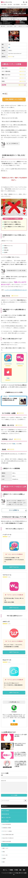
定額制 (4, 858)
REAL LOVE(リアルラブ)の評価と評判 (20, 744)
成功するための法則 (7, 841)
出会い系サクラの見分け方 (8, 838)
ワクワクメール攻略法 (7, 831)
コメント (3, 780)
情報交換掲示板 (6, 814)
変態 (18, 19)
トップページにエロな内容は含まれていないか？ (16, 290)
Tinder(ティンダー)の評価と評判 (21, 735)
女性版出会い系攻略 (7, 827)
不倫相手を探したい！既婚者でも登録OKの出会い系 (9, 399)
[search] (25, 800)
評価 (16, 869)
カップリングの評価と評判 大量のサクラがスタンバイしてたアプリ (20, 754)
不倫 (20, 19)
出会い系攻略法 (16, 4)
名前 (2, 775)
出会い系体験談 (24, 4)
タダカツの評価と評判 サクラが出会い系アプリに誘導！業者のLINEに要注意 (20, 764)
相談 (24, 869)
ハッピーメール (8, 363)
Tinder (8, 378)
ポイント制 (5, 855)
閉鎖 (11, 19)
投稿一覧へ (13, 724)
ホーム (5, 869)
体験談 (11, 869)
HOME (3, 26)
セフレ (15, 19)
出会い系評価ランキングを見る (14, 99)
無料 (4, 19)
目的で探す (10, 4)
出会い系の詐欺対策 (7, 824)
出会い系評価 (3, 4)
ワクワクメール (20, 363)
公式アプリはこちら (14, 567)
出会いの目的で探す (7, 817)
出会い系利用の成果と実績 (8, 834)
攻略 (20, 869)
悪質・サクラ (7, 19)
